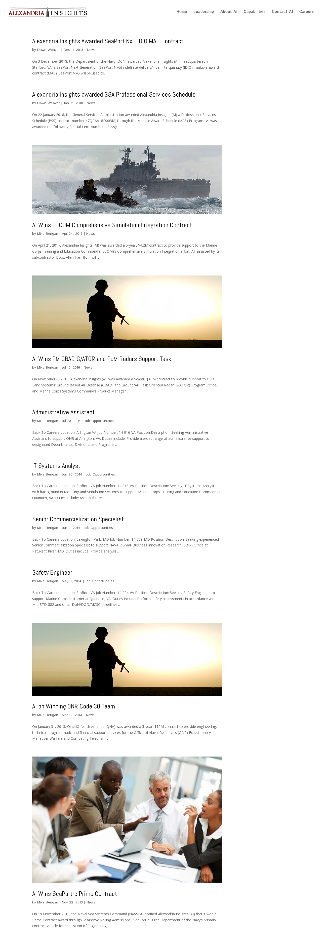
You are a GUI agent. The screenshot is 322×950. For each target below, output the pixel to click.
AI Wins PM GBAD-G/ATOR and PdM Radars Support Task (101, 359)
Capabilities (255, 12)
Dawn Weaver (48, 49)
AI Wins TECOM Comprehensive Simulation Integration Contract (112, 225)
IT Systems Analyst (56, 466)
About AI (228, 12)
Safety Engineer (52, 572)
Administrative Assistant (63, 412)
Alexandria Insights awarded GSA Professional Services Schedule (113, 94)
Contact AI (282, 12)
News (91, 49)
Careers (306, 12)
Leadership (203, 12)
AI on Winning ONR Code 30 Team (73, 706)
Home (181, 12)
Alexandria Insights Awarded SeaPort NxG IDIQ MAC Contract (107, 41)
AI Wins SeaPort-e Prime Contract (74, 894)
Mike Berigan (47, 233)
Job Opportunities (99, 420)
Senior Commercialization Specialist (78, 519)
